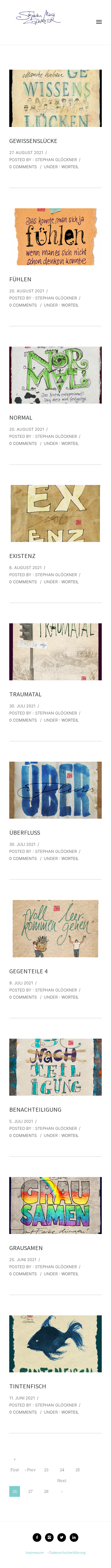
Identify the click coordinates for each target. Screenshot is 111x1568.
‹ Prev (30, 1469)
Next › (62, 1482)
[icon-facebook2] (38, 1537)
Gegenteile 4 (28, 971)
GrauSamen (26, 1248)
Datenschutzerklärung (67, 1552)
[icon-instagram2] (51, 1537)
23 (46, 1469)
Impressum (35, 1552)
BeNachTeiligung (35, 1109)
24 (62, 1469)
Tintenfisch (27, 1386)
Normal (20, 417)
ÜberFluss (24, 832)
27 (30, 1491)
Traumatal (25, 694)
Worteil (70, 166)
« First (14, 1460)
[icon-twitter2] (63, 1537)
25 (78, 1469)
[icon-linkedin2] (74, 1537)
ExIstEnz (22, 556)
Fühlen (20, 279)
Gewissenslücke (33, 141)
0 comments (23, 166)
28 (46, 1491)
